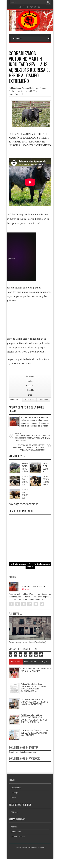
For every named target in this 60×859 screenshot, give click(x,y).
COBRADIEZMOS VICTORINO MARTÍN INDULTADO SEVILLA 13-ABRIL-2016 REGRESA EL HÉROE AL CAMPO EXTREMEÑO (29, 67)
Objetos (14, 812)
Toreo (13, 797)
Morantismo (16, 788)
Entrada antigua (42, 564)
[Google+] (24, 6)
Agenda (14, 827)
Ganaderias (44, 399)
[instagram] (38, 6)
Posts (27, 589)
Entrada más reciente (21, 564)
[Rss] (20, 6)
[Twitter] (31, 6)
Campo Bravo (29, 399)
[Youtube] (35, 6)
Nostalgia (15, 792)
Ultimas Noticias (18, 836)
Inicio (30, 567)
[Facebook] (27, 6)
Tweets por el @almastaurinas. (22, 752)
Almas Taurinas (38, 847)
